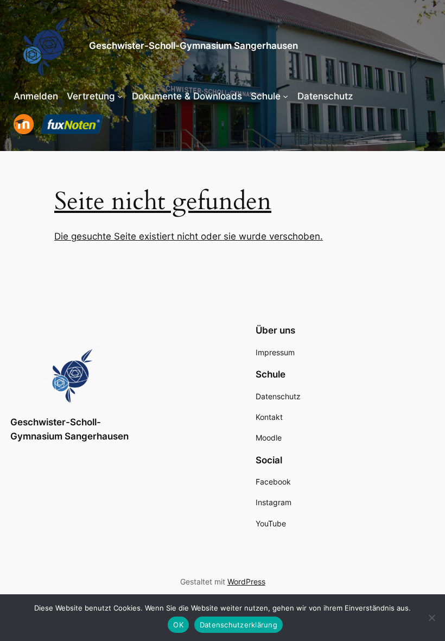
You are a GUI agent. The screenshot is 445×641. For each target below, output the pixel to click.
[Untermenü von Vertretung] (120, 96)
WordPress (246, 581)
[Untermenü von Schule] (285, 96)
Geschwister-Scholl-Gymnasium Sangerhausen (193, 45)
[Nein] (431, 617)
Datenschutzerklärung (238, 624)
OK (178, 624)
